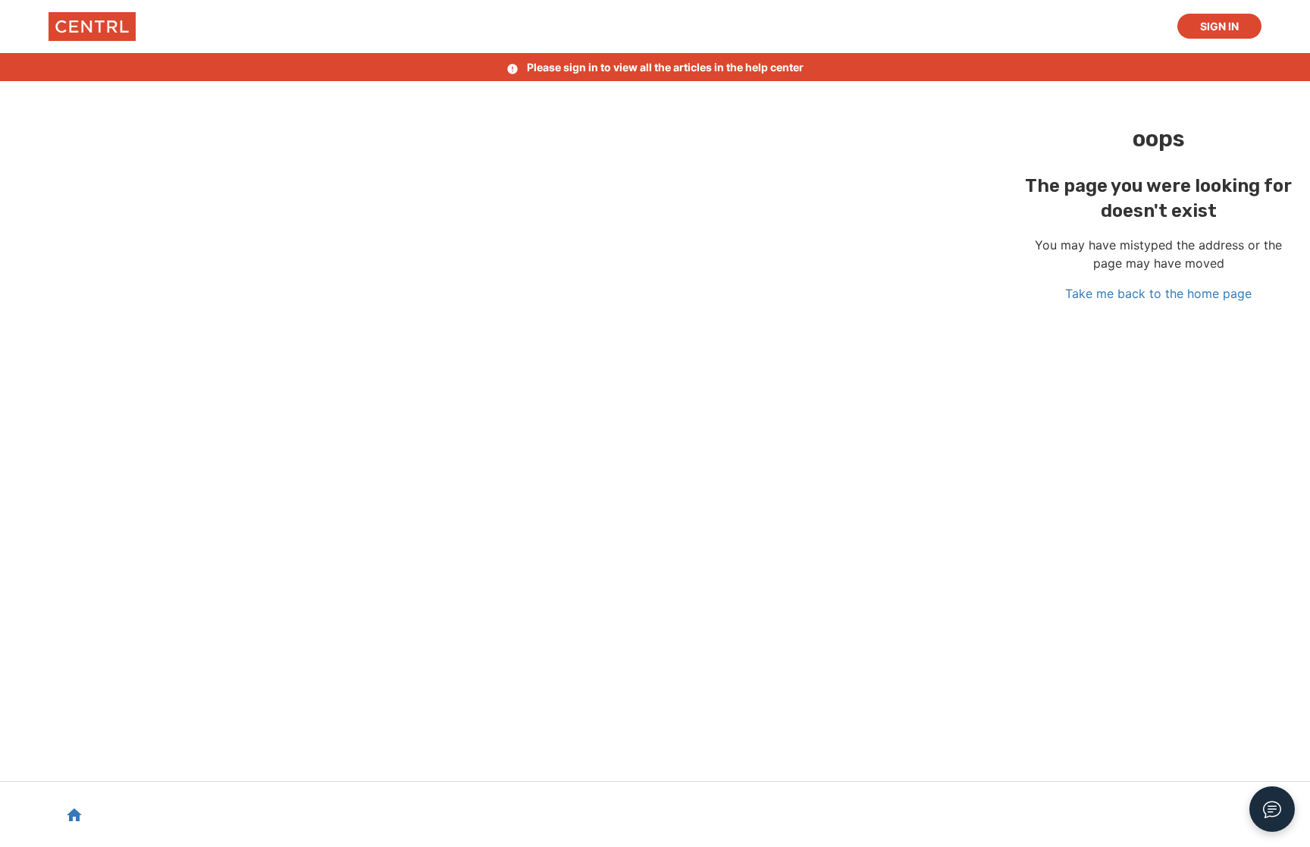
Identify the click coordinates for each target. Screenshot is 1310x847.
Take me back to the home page (1158, 293)
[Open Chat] (1272, 809)
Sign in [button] (1219, 26)
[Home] (92, 26)
